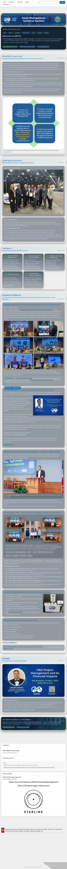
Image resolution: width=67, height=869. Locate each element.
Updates (46, 32)
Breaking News (25, 32)
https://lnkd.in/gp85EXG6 (19, 434)
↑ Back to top (60, 58)
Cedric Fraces (32, 393)
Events (33, 32)
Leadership (17, 32)
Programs (39, 32)
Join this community (8, 727)
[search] (39, 2)
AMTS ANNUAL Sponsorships (11, 750)
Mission (10, 32)
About (4, 32)
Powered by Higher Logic (33, 867)
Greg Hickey (7, 779)
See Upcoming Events (43, 46)
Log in (62, 2)
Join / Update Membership (10, 46)
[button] (12, 2)
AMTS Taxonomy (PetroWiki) (27, 46)
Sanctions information (23, 727)
